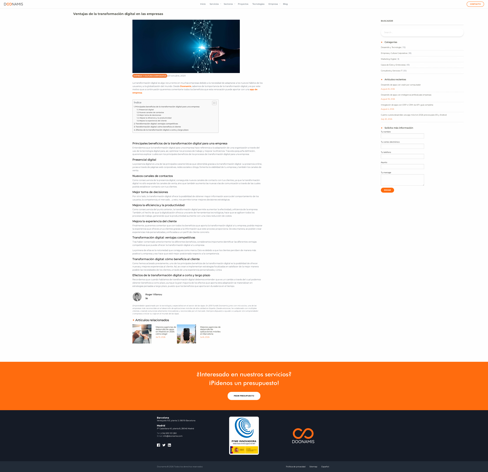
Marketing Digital (388, 59)
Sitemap (313, 467)
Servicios (214, 4)
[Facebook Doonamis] (158, 445)
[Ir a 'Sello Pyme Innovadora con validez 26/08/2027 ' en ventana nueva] (244, 435)
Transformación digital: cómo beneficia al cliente (158, 127)
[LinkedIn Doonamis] (169, 445)
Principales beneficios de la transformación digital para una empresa (167, 107)
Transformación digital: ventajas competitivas (157, 124)
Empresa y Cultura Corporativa (149, 76)
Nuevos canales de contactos (151, 112)
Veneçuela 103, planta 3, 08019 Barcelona (176, 420)
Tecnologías (258, 4)
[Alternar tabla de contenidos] (213, 103)
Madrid (161, 425)
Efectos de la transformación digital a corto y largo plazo (162, 130)
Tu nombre (386, 132)
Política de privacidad (295, 467)
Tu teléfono (386, 152)
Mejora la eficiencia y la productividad (155, 118)
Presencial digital (146, 110)
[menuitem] (203, 4)
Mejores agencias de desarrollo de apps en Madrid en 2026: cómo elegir (166, 330)
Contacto (475, 4)
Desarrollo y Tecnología (391, 47)
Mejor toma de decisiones (150, 115)
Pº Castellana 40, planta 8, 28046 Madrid (175, 428)
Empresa (273, 4)
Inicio (203, 4)
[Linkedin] (147, 298)
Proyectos (243, 4)
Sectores (228, 4)
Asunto (384, 162)
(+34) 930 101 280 (169, 433)
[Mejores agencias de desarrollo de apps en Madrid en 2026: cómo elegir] (141, 334)
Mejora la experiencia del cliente (153, 121)
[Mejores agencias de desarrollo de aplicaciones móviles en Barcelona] (186, 334)
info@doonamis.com (172, 436)
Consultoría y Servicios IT (391, 71)
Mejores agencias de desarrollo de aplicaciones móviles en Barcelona (210, 330)
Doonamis (13, 4)
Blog (285, 4)
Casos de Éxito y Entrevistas (393, 65)
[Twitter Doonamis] (163, 445)
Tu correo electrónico (390, 142)
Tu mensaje (386, 172)
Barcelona (163, 417)
